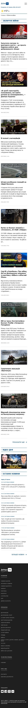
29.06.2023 (3, 202)
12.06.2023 (3, 295)
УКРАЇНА (3, 588)
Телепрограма (6, 657)
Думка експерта (6, 601)
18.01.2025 (3, 112)
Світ (2, 598)
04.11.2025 (3, 65)
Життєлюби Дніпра (6, 620)
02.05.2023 (3, 434)
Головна (3, 15)
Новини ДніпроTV (6, 586)
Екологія (3, 593)
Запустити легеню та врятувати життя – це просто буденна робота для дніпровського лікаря (13, 46)
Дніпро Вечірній (6, 627)
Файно (3, 637)
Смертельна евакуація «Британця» (10, 370)
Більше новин (18, 554)
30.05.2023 (3, 342)
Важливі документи (7, 676)
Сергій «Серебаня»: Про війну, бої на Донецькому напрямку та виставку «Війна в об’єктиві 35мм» (14, 274)
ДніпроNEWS (4, 612)
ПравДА (3, 635)
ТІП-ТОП (3, 643)
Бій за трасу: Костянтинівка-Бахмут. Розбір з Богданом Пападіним (13, 323)
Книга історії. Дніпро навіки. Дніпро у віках (12, 640)
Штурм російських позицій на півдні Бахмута (13, 183)
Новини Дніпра (5, 581)
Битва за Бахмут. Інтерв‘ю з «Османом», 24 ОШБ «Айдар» (14, 229)
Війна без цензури (6, 650)
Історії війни (5, 632)
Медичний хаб (5, 630)
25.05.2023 (3, 386)
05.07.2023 (3, 156)
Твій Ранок (4, 625)
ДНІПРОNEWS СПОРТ (6, 615)
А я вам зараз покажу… (8, 617)
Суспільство (4, 596)
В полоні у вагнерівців (10, 138)
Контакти (4, 674)
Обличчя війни (5, 622)
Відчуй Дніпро (5, 648)
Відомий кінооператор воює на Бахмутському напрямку (13, 413)
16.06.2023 (3, 245)
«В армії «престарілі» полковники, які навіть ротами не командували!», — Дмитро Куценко (13, 94)
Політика (4, 591)
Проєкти (4, 607)
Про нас (4, 669)
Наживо (3, 662)
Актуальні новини (6, 583)
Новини (4, 575)
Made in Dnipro (5, 645)
